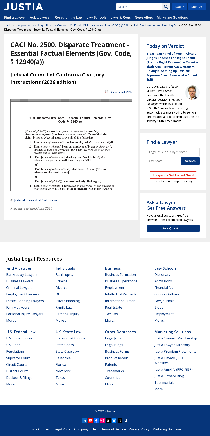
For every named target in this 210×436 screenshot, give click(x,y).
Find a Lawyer (15, 17)
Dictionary (162, 274)
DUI (59, 294)
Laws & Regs (120, 17)
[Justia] (23, 6)
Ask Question (173, 228)
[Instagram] (102, 420)
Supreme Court (18, 358)
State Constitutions (70, 338)
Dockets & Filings (19, 377)
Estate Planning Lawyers (25, 301)
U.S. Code (13, 345)
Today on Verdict (165, 46)
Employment (114, 287)
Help (94, 429)
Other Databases (120, 331)
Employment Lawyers (22, 294)
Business (113, 268)
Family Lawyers (17, 307)
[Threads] (108, 420)
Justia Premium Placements (175, 351)
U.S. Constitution (19, 338)
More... (11, 320)
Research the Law (68, 17)
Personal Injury (67, 314)
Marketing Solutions (172, 17)
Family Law (64, 307)
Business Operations (121, 281)
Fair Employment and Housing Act (156, 25)
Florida (61, 364)
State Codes (65, 345)
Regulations (15, 351)
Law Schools (96, 17)
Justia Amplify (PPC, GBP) (173, 369)
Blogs (158, 307)
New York (63, 371)
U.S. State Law (68, 331)
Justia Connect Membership (175, 338)
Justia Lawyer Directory (172, 345)
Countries (112, 377)
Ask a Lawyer (40, 17)
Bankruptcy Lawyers (22, 274)
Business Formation (120, 274)
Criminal (62, 281)
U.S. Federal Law (21, 331)
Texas (60, 377)
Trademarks (114, 371)
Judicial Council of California (35, 200)
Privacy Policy (139, 429)
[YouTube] (90, 420)
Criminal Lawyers (19, 287)
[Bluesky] (114, 420)
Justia (8, 25)
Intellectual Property (121, 294)
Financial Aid (163, 287)
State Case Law (67, 351)
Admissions (163, 281)
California (63, 358)
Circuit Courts (16, 364)
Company (81, 429)
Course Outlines (166, 294)
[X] (120, 420)
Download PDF (120, 92)
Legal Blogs (114, 345)
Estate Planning (68, 301)
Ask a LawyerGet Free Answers (166, 205)
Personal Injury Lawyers (24, 314)
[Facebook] (96, 420)
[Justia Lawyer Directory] (125, 420)
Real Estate (113, 307)
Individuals (65, 268)
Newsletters (144, 17)
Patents (111, 364)
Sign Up (196, 6)
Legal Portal (62, 429)
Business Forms (117, 351)
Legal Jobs (113, 338)
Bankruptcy (64, 274)
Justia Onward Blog (169, 376)
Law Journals (164, 301)
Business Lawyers (20, 281)
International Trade (120, 301)
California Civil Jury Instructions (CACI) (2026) (100, 25)
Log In (179, 6)
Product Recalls (116, 358)
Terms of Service (114, 429)
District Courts (17, 371)
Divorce (61, 287)
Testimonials (164, 382)
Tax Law (111, 314)
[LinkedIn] (84, 420)
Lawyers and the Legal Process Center (41, 25)
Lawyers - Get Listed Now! (173, 175)
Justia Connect (39, 429)
